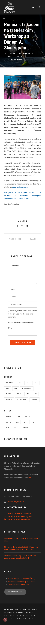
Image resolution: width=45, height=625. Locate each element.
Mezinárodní (26, 388)
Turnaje (34, 399)
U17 (7, 427)
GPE (15, 388)
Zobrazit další (15, 592)
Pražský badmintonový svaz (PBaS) (22, 582)
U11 (17, 422)
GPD (7, 388)
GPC (36, 383)
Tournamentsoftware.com (18, 585)
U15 (33, 422)
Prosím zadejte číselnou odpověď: (21, 322)
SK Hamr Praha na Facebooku (19, 513)
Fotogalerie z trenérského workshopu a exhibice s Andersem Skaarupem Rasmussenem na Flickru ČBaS (22, 195)
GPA (20, 383)
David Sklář (28, 54)
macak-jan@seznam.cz (17, 502)
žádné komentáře (15, 60)
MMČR (19, 394)
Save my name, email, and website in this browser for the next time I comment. (22, 314)
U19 (15, 427)
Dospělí (9, 416)
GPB (28, 383)
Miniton (9, 394)
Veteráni (25, 427)
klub (29, 478)
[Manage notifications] (5, 620)
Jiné (22, 57)
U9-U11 (27, 416)
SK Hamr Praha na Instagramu (20, 516)
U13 (25, 422)
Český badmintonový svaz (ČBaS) (21, 578)
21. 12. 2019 (12, 54)
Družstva (9, 383)
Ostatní (11, 57)
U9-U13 (8, 422)
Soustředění (21, 399)
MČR (28, 394)
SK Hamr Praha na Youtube (19, 519)
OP (36, 394)
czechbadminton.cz (20, 187)
